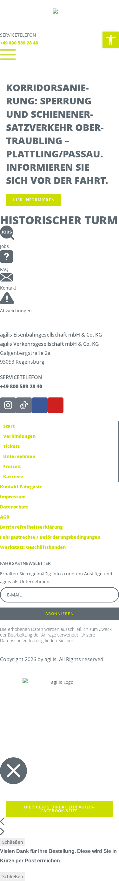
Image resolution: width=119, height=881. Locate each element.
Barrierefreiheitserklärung (31, 527)
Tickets (11, 446)
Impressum (13, 497)
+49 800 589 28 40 (19, 43)
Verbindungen (19, 436)
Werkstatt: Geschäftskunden (33, 547)
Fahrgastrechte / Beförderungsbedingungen (50, 537)
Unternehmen (19, 456)
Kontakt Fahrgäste (21, 487)
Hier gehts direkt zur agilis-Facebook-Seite (59, 808)
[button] (110, 40)
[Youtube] (55, 405)
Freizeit (12, 466)
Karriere (13, 476)
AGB (4, 517)
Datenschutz (14, 507)
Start (9, 426)
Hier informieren (34, 200)
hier (69, 640)
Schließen (12, 842)
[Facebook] (40, 405)
